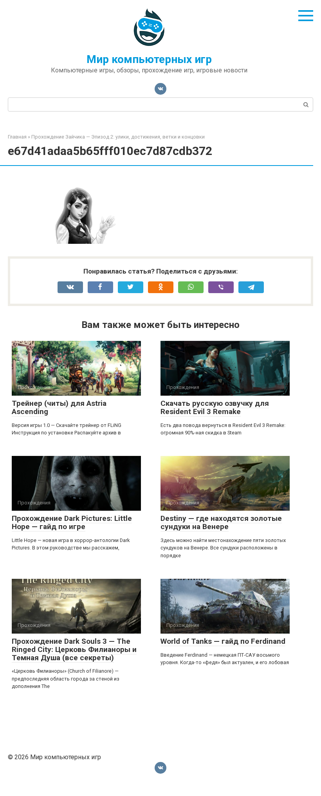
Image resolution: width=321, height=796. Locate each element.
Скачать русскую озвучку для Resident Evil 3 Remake (214, 407)
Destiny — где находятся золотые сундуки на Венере (221, 522)
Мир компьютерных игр (149, 59)
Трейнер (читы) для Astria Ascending (59, 407)
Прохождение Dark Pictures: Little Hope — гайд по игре (72, 522)
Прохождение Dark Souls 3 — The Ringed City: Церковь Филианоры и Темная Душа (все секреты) (74, 649)
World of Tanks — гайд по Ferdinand (222, 641)
